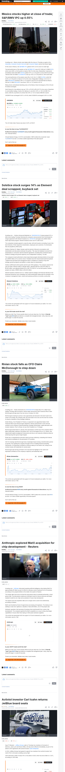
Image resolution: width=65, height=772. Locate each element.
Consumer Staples (33, 64)
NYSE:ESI (32, 238)
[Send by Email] (26, 153)
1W (9, 107)
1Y (16, 107)
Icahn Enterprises (34, 748)
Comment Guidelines (6, 172)
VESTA (22, 72)
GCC (51, 69)
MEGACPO (11, 80)
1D (7, 107)
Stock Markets (11, 20)
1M (12, 107)
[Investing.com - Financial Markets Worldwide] (7, 1)
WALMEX (17, 82)
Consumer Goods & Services (18, 64)
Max (21, 107)
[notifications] (60, 1)
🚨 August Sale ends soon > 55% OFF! (40, 1)
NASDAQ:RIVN (30, 409)
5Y (18, 107)
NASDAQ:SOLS (36, 235)
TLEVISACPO (21, 74)
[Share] (46, 21)
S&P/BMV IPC (23, 66)
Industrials (8, 64)
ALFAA (43, 77)
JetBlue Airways (19, 745)
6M (14, 107)
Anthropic (16, 588)
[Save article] (49, 21)
